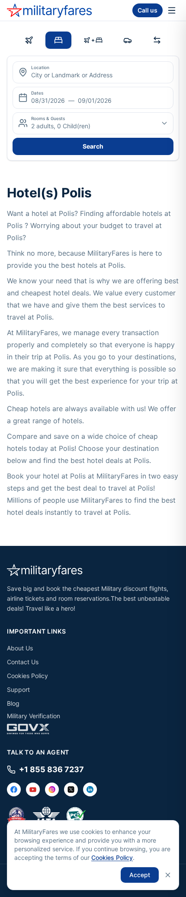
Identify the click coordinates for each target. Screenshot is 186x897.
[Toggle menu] (171, 10)
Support (18, 689)
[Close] (168, 875)
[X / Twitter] (71, 789)
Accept (139, 874)
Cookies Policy (27, 675)
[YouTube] (33, 789)
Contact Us (22, 662)
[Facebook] (14, 789)
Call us (147, 10)
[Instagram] (52, 789)
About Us (20, 648)
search (93, 146)
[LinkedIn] (90, 789)
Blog (13, 703)
